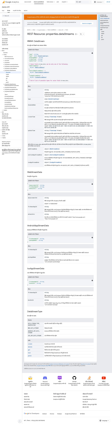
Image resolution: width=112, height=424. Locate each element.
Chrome (52, 413)
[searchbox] (11, 16)
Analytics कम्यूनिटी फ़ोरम (59, 399)
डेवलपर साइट (27, 399)
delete (30, 347)
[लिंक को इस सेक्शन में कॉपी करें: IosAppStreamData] (45, 269)
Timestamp (53, 116)
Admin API (6, 7)
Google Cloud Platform (71, 413)
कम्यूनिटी (64, 2)
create (30, 344)
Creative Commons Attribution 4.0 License (59, 364)
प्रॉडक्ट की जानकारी (28, 402)
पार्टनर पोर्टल (85, 396)
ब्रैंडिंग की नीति (86, 407)
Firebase (59, 413)
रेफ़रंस (8, 10)
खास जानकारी (27, 2)
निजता (28, 420)
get (29, 350)
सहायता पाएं (26, 404)
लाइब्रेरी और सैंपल (17, 10)
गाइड (3, 10)
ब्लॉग (58, 2)
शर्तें (24, 420)
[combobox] (83, 1)
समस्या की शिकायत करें (29, 407)
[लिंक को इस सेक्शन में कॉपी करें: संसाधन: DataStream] (46, 41)
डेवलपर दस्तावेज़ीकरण (39, 2)
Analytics (15, 2)
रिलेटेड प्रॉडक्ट (50, 2)
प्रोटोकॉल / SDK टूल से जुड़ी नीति (90, 404)
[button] (10, 51)
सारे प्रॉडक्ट (82, 413)
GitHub (53, 17)
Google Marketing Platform (90, 399)
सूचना (76, 17)
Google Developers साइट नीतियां (43, 365)
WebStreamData (39, 67)
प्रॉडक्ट (34, 30)
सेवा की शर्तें (85, 402)
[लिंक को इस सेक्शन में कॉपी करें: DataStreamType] (44, 312)
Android (44, 413)
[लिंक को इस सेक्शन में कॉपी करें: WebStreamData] (43, 172)
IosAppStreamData (40, 77)
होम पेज (28, 30)
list (29, 353)
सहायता (25, 10)
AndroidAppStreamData (42, 72)
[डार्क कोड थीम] (92, 53)
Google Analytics (41, 30)
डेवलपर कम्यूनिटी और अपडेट (59, 396)
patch (29, 356)
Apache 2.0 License (85, 364)
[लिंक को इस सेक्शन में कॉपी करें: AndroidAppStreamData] (50, 226)
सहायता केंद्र (26, 396)
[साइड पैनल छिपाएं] (19, 421)
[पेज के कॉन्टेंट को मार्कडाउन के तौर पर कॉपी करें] (80, 34)
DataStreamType (43, 56)
